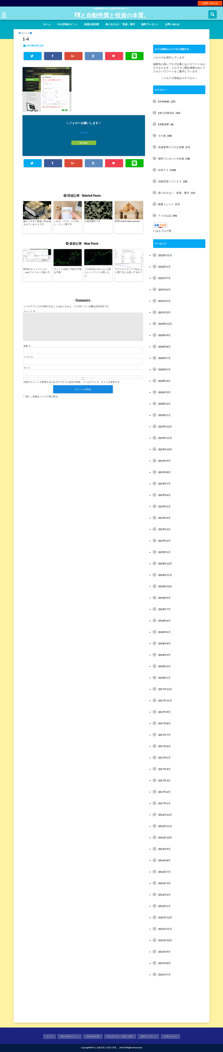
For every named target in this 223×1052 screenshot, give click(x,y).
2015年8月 (164, 963)
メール (28, 356)
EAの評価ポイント (67, 24)
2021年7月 (164, 278)
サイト (26, 367)
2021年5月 (164, 300)
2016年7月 (164, 871)
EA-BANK (163, 101)
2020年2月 (164, 403)
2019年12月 (165, 426)
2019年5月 (164, 506)
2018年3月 (164, 654)
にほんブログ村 (162, 230)
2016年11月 (165, 826)
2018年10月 (165, 586)
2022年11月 (165, 255)
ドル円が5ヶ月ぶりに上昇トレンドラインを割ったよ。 (98, 272)
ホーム (47, 24)
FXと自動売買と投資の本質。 (112, 15)
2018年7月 (164, 609)
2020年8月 (164, 346)
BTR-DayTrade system (127, 221)
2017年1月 (164, 803)
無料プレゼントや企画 (171, 158)
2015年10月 (165, 940)
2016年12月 (165, 814)
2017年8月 (164, 723)
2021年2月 (164, 312)
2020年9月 (164, 335)
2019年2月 (164, 540)
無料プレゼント (150, 24)
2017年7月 (164, 734)
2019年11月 (165, 437)
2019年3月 (164, 529)
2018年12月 (165, 563)
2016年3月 (164, 883)
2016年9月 (164, 848)
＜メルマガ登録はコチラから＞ (179, 77)
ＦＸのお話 (164, 215)
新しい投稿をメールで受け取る (42, 396)
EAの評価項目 (166, 112)
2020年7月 (164, 357)
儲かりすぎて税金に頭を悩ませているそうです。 (37, 223)
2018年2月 (164, 666)
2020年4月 (164, 380)
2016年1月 (164, 905)
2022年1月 (164, 266)
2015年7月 (164, 974)
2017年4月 (164, 768)
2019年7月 (164, 483)
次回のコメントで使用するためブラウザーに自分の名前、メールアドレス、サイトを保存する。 (72, 382)
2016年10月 (165, 837)
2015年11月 (165, 928)
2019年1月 (164, 552)
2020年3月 (164, 392)
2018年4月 (164, 643)
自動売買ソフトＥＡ (170, 181)
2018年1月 (164, 677)
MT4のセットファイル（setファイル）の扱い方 (36, 271)
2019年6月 (164, 494)
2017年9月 (164, 711)
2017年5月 (164, 757)
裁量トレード (166, 204)
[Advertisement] (179, 1001)
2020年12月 (165, 323)
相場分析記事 (91, 24)
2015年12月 (165, 917)
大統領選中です (93, 221)
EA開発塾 (163, 124)
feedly (84, 143)
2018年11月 (165, 574)
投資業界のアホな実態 (171, 147)
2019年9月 (164, 460)
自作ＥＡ (163, 169)
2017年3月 (164, 780)
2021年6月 (164, 289)
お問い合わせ (210, 3)
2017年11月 (165, 700)
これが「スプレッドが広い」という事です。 (66, 223)
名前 (27, 345)
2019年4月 (164, 517)
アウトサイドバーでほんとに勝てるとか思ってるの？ (129, 271)
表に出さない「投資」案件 (120, 24)
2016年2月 (164, 894)
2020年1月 (164, 415)
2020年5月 (164, 369)
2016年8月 (164, 860)
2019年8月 (164, 472)
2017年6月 (164, 746)
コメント (29, 311)
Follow (84, 132)
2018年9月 (164, 597)
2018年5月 (164, 631)
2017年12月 (165, 689)
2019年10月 (165, 449)
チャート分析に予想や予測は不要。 (67, 271)
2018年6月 (164, 620)
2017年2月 (164, 791)
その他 (162, 135)
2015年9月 (164, 951)
